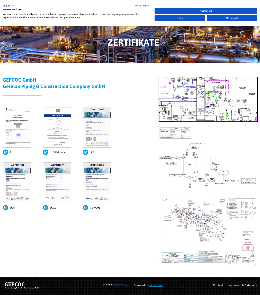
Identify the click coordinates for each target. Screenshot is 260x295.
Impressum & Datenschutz (244, 285)
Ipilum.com (156, 285)
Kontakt (218, 285)
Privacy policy (142, 5)
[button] (8, 6)
